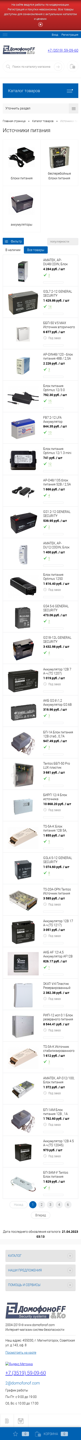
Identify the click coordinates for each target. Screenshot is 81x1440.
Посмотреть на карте (20, 1352)
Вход (55, 34)
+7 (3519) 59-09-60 (63, 50)
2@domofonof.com (22, 1383)
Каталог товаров (24, 90)
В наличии (12, 250)
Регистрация (69, 34)
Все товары (35, 250)
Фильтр (16, 241)
